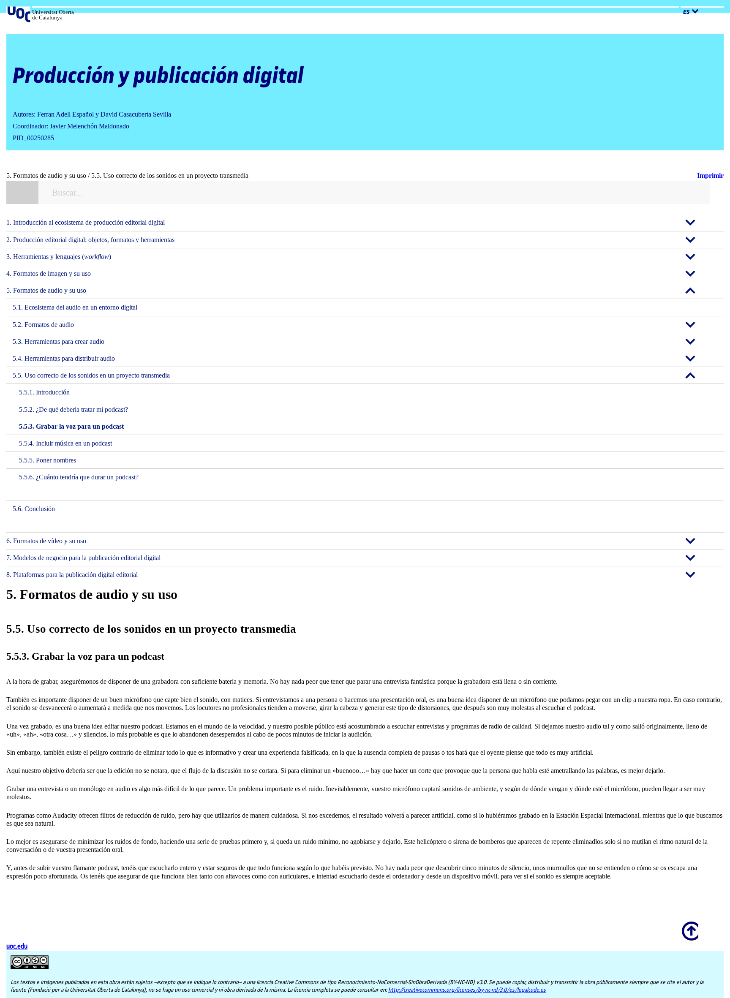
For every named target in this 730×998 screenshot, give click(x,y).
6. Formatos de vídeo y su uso (46, 540)
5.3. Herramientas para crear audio (58, 341)
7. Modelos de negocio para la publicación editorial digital (83, 557)
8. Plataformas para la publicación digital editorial (72, 574)
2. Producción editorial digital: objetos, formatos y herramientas (90, 239)
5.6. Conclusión (34, 508)
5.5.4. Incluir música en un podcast (65, 443)
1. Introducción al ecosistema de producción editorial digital (85, 222)
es (686, 12)
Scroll (688, 925)
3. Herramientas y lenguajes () (58, 256)
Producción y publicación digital (158, 76)
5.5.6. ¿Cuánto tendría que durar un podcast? (79, 477)
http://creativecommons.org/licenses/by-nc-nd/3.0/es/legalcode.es (467, 990)
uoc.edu (16, 946)
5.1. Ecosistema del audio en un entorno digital (75, 307)
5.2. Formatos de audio (43, 324)
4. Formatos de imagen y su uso (48, 273)
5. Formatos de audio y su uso (46, 290)
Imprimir (710, 175)
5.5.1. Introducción (44, 392)
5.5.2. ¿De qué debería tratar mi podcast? (73, 409)
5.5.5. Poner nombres (47, 460)
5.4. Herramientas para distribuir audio (64, 358)
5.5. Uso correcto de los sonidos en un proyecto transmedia (91, 375)
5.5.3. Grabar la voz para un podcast (71, 426)
